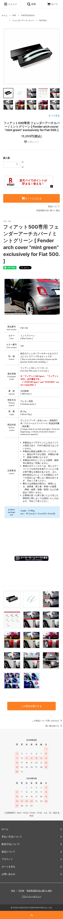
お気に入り (33, 142)
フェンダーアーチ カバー (23, 20)
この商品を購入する (31, 706)
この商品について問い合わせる (45, 720)
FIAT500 (43, 20)
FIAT (14, 15)
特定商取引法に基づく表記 (48, 210)
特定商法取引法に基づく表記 (39, 890)
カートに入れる (33, 198)
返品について (54, 206)
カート (54, 4)
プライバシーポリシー (31, 896)
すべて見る (54, 115)
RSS (13, 890)
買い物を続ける (52, 726)
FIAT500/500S (28, 15)
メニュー (12, 4)
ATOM (21, 890)
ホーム (4, 15)
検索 (33, 4)
